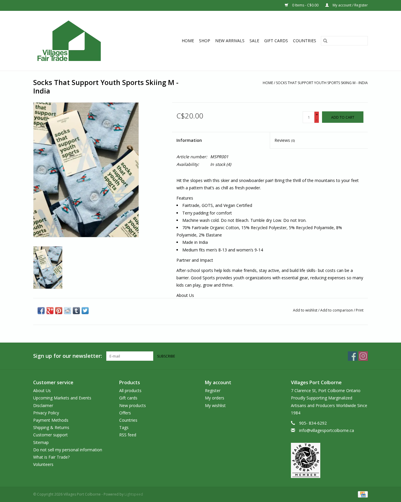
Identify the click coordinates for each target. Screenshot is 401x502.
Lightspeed (133, 494)
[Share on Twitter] (85, 310)
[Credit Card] (362, 494)
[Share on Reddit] (67, 310)
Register (212, 390)
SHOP (204, 40)
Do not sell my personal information (67, 449)
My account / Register (350, 5)
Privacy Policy (46, 413)
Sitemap (41, 442)
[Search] (325, 40)
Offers (125, 413)
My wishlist (215, 405)
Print (359, 310)
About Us (42, 390)
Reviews (284, 140)
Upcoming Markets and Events (62, 398)
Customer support (50, 435)
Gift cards (276, 40)
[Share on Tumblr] (76, 310)
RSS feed (127, 435)
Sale (254, 40)
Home (188, 40)
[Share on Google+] (49, 310)
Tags (124, 427)
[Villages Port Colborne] (79, 41)
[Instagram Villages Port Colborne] (363, 356)
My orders (214, 398)
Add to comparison (337, 310)
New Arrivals (230, 40)
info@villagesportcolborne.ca (326, 430)
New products (132, 405)
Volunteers (43, 464)
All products (130, 390)
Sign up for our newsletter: (67, 356)
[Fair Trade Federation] (329, 460)
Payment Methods (50, 420)
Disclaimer (43, 405)
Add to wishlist (305, 310)
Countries (304, 40)
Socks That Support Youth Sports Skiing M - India (322, 82)
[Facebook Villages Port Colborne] (352, 356)
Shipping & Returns (51, 427)
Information (189, 140)
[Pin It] (58, 310)
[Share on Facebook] (41, 310)
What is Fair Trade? (51, 457)
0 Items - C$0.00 (305, 5)
